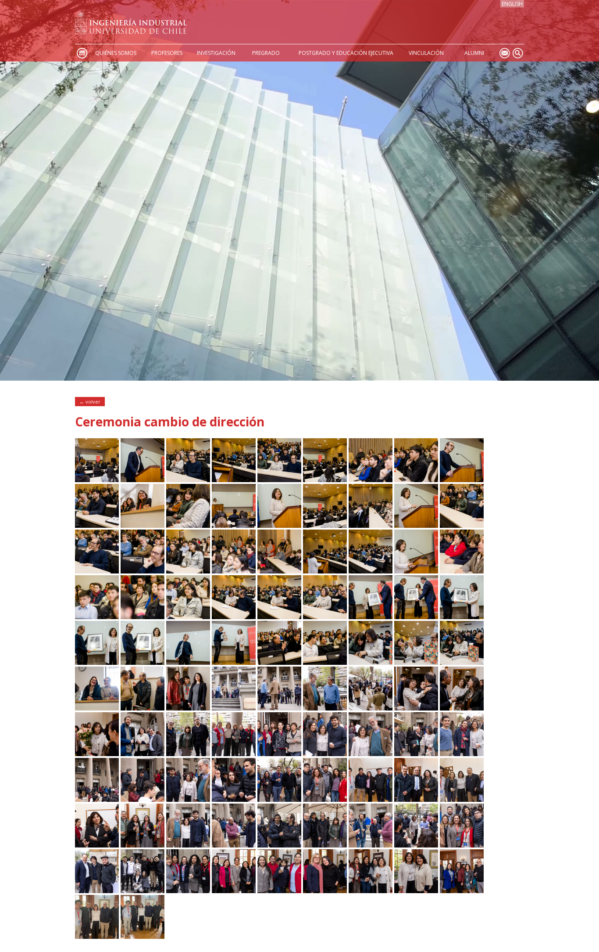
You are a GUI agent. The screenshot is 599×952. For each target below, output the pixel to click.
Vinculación (426, 53)
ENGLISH (512, 3)
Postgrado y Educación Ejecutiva (346, 53)
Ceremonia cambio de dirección (169, 421)
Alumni (474, 53)
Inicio (81, 52)
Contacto (504, 52)
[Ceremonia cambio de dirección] (97, 480)
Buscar (517, 52)
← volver (89, 401)
